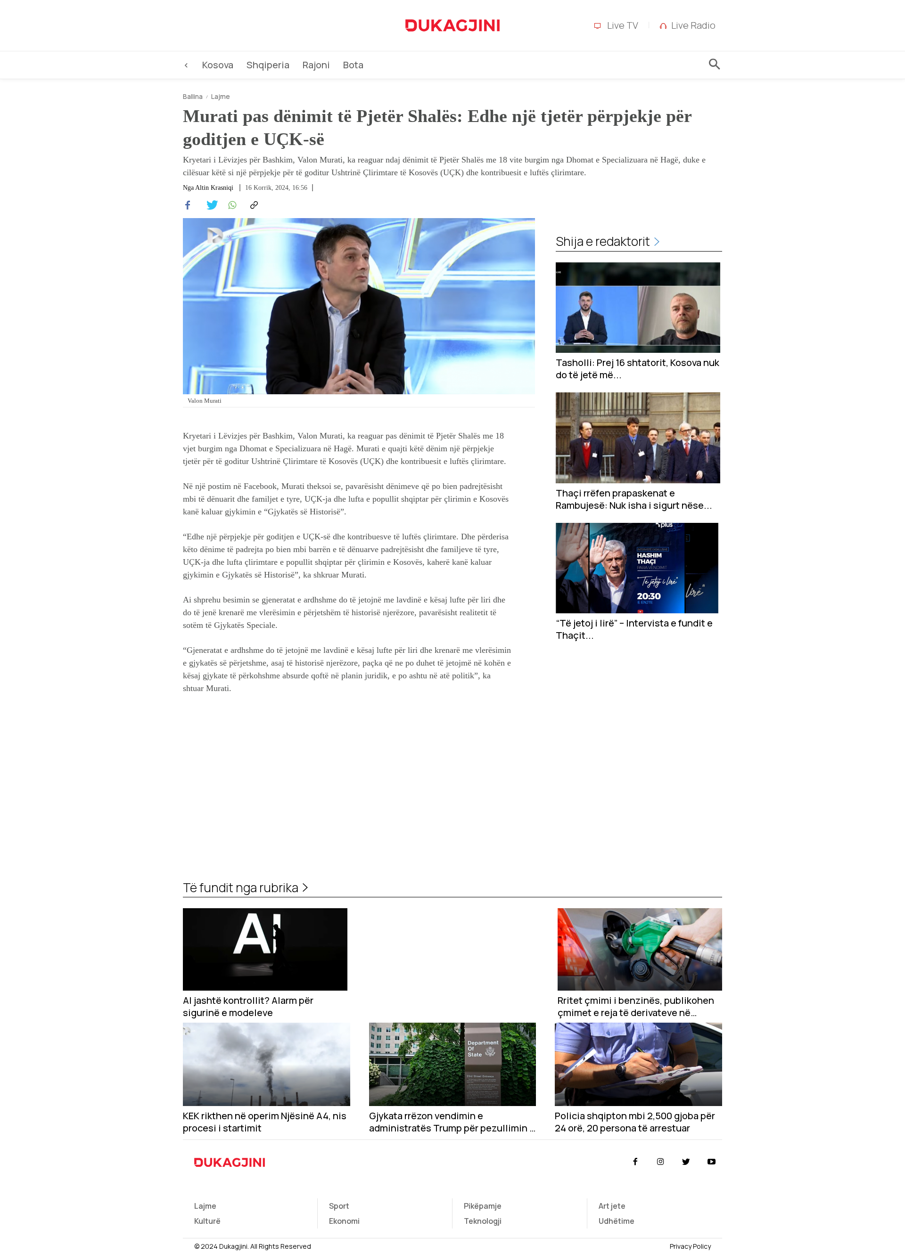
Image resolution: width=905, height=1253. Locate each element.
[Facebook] (187, 205)
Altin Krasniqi (214, 188)
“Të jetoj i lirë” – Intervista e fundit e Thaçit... (634, 629)
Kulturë (207, 1221)
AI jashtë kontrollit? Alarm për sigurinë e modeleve (248, 1006)
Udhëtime (616, 1221)
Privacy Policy (690, 1246)
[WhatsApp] (231, 205)
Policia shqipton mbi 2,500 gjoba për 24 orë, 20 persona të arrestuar (635, 1122)
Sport (339, 1206)
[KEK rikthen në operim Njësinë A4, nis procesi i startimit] (266, 1064)
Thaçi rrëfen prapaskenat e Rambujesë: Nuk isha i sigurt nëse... (634, 499)
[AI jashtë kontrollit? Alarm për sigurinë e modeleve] (265, 949)
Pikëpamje (483, 1206)
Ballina (193, 96)
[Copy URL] (252, 205)
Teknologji (483, 1221)
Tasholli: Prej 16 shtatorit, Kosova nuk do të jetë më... (637, 369)
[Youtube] (711, 1162)
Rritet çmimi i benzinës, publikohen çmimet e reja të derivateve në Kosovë (636, 1006)
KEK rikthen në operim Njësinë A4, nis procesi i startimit (264, 1122)
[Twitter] (209, 205)
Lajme (220, 96)
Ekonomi (344, 1221)
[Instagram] (660, 1162)
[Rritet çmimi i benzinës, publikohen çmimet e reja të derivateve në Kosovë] (640, 949)
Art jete (612, 1206)
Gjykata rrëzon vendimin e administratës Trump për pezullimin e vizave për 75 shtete (452, 1122)
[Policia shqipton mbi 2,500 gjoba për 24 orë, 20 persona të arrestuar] (638, 1064)
